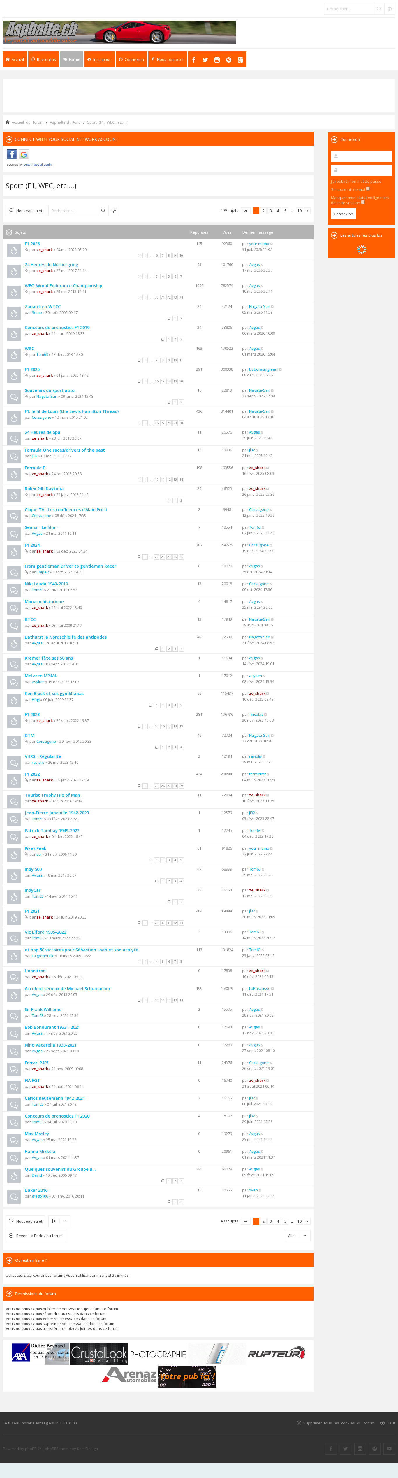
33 (181, 923)
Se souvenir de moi (348, 189)
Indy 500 (33, 869)
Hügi (36, 699)
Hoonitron (35, 971)
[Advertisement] (199, 95)
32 (175, 923)
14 (181, 479)
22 (157, 557)
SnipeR (42, 572)
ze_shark (44, 249)
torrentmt (257, 774)
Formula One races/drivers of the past (65, 450)
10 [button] (299, 210)
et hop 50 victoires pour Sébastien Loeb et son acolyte (81, 950)
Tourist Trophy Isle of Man (52, 795)
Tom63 (42, 354)
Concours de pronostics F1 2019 (57, 327)
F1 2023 (32, 714)
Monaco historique (44, 601)
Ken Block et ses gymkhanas (54, 693)
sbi (39, 854)
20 (181, 381)
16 (157, 381)
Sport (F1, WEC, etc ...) (41, 185)
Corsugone (41, 417)
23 (163, 557)
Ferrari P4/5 (36, 1062)
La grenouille (43, 955)
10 (181, 255)
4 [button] (278, 210)
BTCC (30, 619)
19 (175, 381)
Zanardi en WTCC (43, 306)
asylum (38, 681)
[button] (246, 210)
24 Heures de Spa (42, 432)
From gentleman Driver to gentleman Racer (70, 566)
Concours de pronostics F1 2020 (57, 1116)
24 (169, 557)
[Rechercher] (379, 8)
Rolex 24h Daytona (44, 488)
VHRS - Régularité (43, 756)
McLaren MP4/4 (40, 675)
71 (163, 297)
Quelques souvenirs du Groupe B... (60, 1169)
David (37, 1175)
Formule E (35, 467)
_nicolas (256, 714)
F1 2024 (32, 545)
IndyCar (32, 890)
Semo (37, 312)
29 (175, 423)
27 (163, 423)
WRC (29, 348)
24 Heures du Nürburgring (51, 264)
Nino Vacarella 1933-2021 (51, 1045)
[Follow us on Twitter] (345, 1449)
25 (175, 557)
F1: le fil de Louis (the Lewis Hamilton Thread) (72, 411)
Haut (391, 1423)
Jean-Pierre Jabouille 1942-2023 (57, 813)
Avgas (254, 264)
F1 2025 (32, 369)
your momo (259, 243)
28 (169, 423)
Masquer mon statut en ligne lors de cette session (360, 200)
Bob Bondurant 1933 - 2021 (52, 1027)
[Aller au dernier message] (271, 243)
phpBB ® (33, 1448)
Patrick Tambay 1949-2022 (52, 830)
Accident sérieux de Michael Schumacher (67, 988)
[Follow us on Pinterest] (375, 1449)
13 (175, 479)
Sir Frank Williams (43, 1009)
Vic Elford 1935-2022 (45, 932)
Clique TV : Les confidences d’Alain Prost (66, 509)
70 (157, 297)
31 (169, 923)
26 (157, 423)
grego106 (40, 1196)
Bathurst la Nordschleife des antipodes (66, 637)
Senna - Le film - (41, 527)
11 (181, 360)
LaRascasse (259, 988)
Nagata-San (259, 306)
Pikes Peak (35, 848)
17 (163, 381)
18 (169, 381)
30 (181, 423)
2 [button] (264, 210)
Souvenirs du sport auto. (50, 390)
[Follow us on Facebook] (331, 1449)
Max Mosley (37, 1133)
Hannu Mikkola (40, 1151)
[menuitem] (99, 59)
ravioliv (38, 762)
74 (181, 297)
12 (169, 479)
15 (157, 726)
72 (169, 297)
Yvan (253, 1190)
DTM (29, 735)
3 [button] (271, 210)
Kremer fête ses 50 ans (49, 658)
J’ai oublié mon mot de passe (356, 181)
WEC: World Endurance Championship (63, 285)
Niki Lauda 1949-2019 (46, 584)
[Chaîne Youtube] (389, 1449)
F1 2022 (32, 774)
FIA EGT (32, 1080)
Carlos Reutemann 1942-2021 (55, 1098)
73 (175, 297)
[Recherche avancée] (389, 8)
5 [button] (285, 210)
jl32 (35, 456)
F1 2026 (32, 243)
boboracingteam (263, 369)
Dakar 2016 (36, 1190)
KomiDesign (87, 1448)
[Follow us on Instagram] (360, 1449)
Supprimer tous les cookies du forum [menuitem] (338, 1423)
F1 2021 (32, 911)
